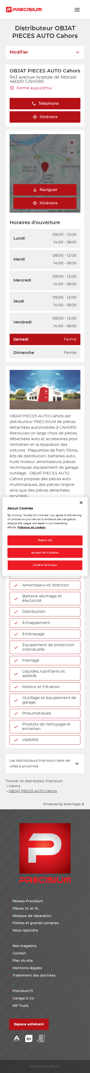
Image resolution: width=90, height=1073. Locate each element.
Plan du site (22, 960)
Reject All (45, 540)
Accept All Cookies (45, 552)
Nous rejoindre (25, 930)
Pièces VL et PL (25, 908)
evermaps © (74, 804)
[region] (45, 536)
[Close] (81, 502)
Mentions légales (27, 968)
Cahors (14, 786)
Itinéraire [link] (49, 117)
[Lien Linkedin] (28, 1039)
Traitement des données (33, 975)
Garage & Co (23, 998)
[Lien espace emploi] (40, 1039)
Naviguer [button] (49, 190)
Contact (19, 953)
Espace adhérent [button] (29, 1024)
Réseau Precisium (27, 901)
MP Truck (20, 1006)
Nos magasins (24, 946)
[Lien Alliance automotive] (16, 1039)
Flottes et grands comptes (35, 923)
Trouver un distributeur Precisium (34, 781)
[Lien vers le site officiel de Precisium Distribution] (24, 9)
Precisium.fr (22, 991)
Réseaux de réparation (32, 916)
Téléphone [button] (48, 104)
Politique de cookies (32, 527)
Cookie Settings (45, 565)
